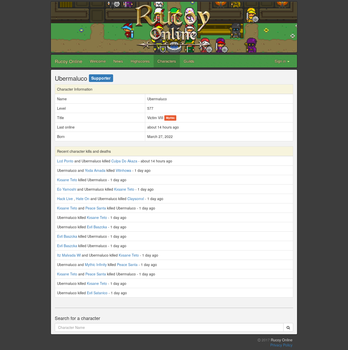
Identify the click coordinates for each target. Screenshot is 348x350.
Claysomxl (135, 198)
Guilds (189, 61)
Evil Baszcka (97, 226)
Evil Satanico (97, 292)
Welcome (98, 61)
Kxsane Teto (67, 179)
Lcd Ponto (65, 160)
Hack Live (65, 198)
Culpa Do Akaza (124, 160)
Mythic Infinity (96, 264)
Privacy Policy (281, 344)
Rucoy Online (68, 61)
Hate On (82, 198)
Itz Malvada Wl (69, 255)
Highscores (140, 61)
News (118, 61)
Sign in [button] (281, 61)
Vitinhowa (123, 170)
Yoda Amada (95, 170)
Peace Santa (95, 208)
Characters (166, 61)
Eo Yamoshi (66, 189)
